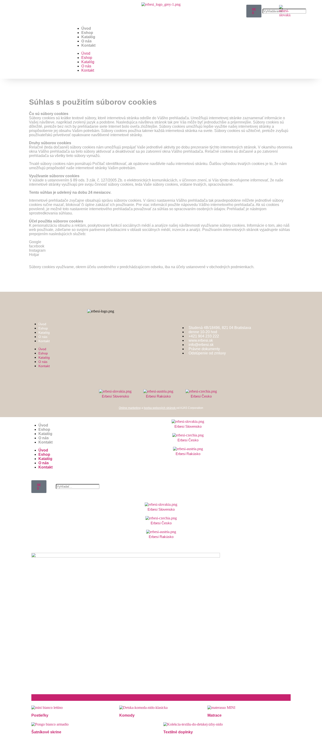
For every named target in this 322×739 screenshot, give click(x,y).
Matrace (214, 715)
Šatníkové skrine (46, 732)
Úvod (86, 28)
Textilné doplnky (178, 732)
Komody (127, 715)
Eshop (44, 429)
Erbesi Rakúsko (158, 396)
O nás (86, 41)
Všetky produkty (161, 697)
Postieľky (39, 715)
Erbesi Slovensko (115, 396)
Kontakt (88, 45)
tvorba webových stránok (160, 408)
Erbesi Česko (201, 396)
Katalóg (88, 37)
